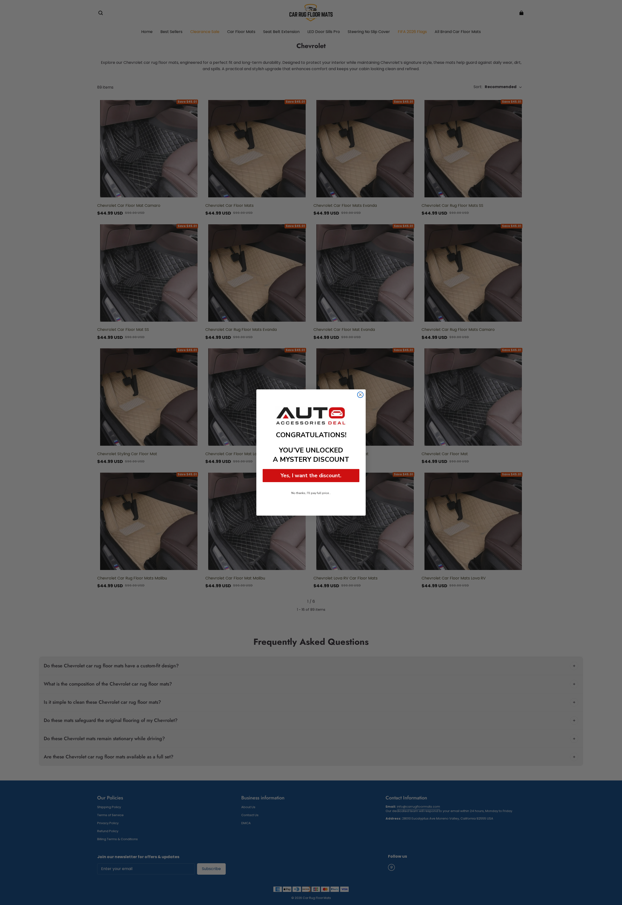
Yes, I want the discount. (311, 475)
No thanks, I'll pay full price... (311, 493)
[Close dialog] (360, 395)
